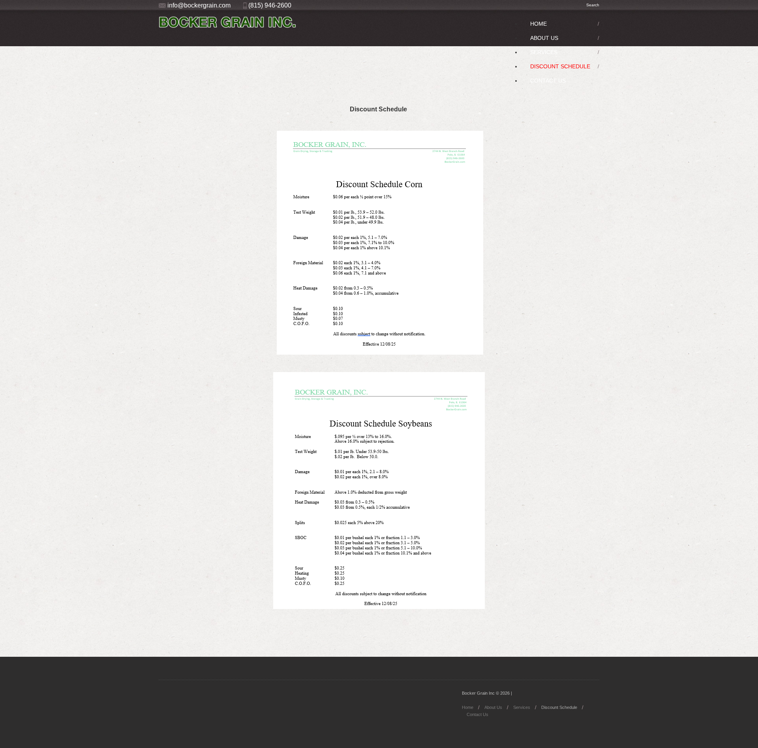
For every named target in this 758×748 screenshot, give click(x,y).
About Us (544, 38)
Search (592, 5)
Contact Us (548, 80)
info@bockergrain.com (199, 5)
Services (543, 52)
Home (538, 24)
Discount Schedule (560, 66)
